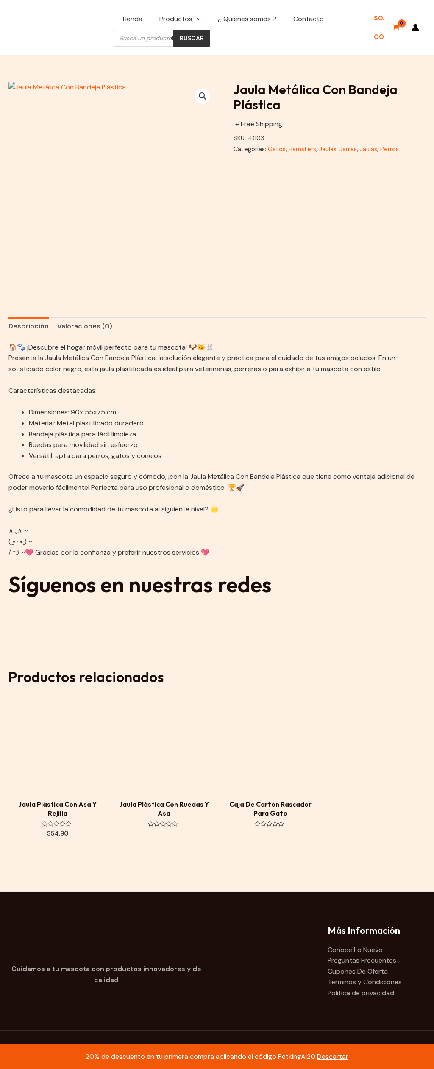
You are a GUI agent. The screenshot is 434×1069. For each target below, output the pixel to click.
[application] (196, 18)
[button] (202, 96)
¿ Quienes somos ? (247, 18)
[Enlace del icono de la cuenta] (415, 27)
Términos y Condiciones (365, 981)
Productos (175, 18)
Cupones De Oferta (358, 971)
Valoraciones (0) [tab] (84, 326)
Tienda (131, 18)
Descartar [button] (332, 1056)
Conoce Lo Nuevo (355, 949)
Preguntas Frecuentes (362, 960)
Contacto (308, 18)
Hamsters (302, 149)
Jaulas (328, 149)
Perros (389, 149)
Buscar (192, 38)
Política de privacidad (361, 992)
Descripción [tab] (28, 326)
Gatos (277, 149)
